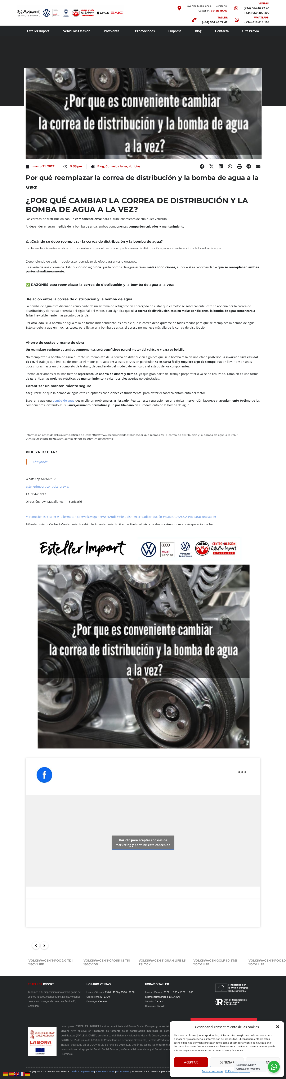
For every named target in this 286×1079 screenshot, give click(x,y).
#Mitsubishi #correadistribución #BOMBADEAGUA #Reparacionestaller (166, 517)
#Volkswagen (90, 517)
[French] (22, 1073)
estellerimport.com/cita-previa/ (47, 486)
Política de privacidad (83, 1071)
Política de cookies (212, 1071)
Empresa (174, 31)
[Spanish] (11, 1073)
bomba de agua (64, 400)
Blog (198, 31)
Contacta (222, 31)
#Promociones (36, 517)
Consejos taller (116, 166)
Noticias (134, 166)
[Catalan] (6, 1073)
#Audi (111, 517)
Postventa (111, 31)
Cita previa (40, 462)
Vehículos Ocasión (76, 31)
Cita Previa (250, 31)
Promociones (145, 31)
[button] (278, 1027)
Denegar (226, 1062)
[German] (27, 1073)
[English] (16, 1073)
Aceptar (191, 1062)
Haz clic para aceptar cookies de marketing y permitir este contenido (143, 842)
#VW (103, 517)
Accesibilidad (122, 1071)
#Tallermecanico (68, 517)
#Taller (51, 517)
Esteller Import (38, 31)
